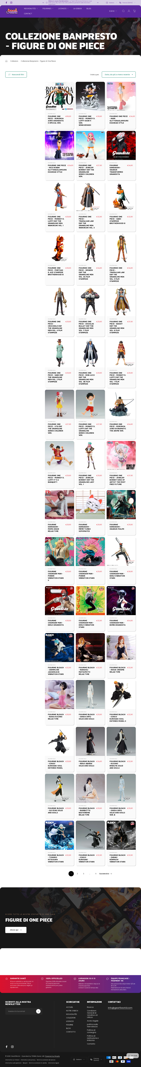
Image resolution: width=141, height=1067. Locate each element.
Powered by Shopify (52, 1056)
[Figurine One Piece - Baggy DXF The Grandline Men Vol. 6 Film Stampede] (121, 301)
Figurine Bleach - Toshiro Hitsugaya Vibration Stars (56, 858)
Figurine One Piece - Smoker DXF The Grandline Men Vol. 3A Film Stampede (86, 273)
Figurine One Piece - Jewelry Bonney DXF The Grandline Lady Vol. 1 (86, 479)
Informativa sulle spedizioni (13, 1063)
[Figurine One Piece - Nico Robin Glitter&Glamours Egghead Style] (59, 145)
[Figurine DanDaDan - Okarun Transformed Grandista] (121, 145)
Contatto (91, 1044)
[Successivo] (97, 2)
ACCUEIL (69, 1007)
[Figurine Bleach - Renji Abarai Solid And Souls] (90, 741)
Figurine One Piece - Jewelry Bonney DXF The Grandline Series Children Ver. (86, 170)
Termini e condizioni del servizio (46, 1060)
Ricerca (90, 1007)
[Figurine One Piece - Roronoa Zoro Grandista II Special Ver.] (59, 96)
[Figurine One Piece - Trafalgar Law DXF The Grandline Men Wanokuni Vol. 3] (90, 196)
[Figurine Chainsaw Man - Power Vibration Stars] (90, 551)
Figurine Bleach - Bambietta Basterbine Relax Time (87, 811)
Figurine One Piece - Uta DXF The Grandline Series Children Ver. (55, 428)
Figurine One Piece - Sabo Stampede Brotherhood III (117, 220)
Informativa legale (53, 1063)
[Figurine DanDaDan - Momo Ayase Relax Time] (59, 504)
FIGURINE (69, 1025)
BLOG (68, 1028)
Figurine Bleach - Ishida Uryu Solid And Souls (87, 716)
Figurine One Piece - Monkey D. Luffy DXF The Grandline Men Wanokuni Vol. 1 (56, 221)
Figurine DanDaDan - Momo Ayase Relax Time (53, 528)
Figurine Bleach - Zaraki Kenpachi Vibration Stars (117, 858)
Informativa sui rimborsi (12, 1060)
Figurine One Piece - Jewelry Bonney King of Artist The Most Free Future (117, 479)
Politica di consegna (91, 1031)
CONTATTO (71, 1032)
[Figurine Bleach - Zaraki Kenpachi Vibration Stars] (121, 835)
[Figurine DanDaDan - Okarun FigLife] (121, 504)
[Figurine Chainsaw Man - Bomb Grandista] (121, 600)
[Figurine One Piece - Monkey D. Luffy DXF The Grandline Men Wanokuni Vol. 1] (59, 196)
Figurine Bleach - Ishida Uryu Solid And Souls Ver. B (117, 811)
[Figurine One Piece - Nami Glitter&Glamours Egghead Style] (121, 96)
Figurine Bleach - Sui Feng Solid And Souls (56, 810)
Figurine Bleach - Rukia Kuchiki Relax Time (56, 716)
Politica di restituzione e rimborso (93, 1038)
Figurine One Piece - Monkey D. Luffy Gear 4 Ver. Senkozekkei (87, 120)
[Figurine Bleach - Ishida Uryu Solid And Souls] (90, 694)
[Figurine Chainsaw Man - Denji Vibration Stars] (121, 551)
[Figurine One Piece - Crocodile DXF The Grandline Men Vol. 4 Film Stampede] (59, 301)
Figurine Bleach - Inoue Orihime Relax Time (117, 670)
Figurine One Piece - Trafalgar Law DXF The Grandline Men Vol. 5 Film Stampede (117, 274)
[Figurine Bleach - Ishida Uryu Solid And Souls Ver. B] (121, 788)
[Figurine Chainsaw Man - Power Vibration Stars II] (59, 551)
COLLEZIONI (70, 1018)
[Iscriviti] (38, 1011)
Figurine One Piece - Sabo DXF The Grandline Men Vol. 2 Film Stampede (55, 377)
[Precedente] (43, 2)
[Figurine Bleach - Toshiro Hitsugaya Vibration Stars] (59, 835)
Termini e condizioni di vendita (38, 1063)
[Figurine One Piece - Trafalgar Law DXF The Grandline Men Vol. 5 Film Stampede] (121, 248)
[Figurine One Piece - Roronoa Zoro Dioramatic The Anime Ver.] (121, 404)
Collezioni (14, 61)
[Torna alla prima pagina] (6, 61)
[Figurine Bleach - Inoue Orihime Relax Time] (121, 647)
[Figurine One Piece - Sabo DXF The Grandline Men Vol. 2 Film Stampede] (59, 352)
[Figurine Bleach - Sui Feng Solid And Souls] (59, 788)
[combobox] (111, 2)
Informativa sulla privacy (28, 1060)
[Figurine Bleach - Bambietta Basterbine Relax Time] (90, 788)
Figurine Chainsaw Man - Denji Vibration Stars (117, 574)
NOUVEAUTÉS (71, 1014)
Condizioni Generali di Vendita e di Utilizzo (92, 1014)
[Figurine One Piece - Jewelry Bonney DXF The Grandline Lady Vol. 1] (90, 455)
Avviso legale (92, 1021)
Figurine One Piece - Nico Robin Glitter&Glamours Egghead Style (57, 168)
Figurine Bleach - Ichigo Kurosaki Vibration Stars (87, 858)
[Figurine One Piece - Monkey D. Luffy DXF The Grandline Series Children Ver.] (90, 404)
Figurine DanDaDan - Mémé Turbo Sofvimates (85, 528)
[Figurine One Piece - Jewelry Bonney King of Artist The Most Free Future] (121, 455)
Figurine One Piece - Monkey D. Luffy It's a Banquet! (56, 478)
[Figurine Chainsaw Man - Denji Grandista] (59, 600)
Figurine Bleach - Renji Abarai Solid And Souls (87, 763)
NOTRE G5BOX (72, 1011)
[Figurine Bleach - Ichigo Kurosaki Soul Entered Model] (59, 741)
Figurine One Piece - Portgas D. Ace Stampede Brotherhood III (56, 271)
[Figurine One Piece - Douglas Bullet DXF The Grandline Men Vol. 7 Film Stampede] (90, 301)
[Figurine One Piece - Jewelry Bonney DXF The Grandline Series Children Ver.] (90, 145)
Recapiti (25, 1063)
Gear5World (52, 113)
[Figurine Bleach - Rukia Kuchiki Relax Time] (59, 694)
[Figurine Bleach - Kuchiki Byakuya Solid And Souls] (121, 741)
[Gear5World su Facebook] (6, 1046)
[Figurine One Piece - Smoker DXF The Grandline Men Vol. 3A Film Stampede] (90, 248)
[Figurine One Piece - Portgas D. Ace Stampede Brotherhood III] (59, 248)
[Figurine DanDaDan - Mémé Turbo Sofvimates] (90, 504)
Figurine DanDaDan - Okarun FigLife (117, 527)
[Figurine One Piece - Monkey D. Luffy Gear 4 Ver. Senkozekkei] (90, 96)
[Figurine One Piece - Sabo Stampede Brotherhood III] (121, 196)
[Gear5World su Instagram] (12, 1046)
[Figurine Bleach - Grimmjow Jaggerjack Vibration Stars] (59, 647)
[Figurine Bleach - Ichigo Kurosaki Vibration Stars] (90, 835)
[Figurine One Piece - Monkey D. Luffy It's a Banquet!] (59, 455)
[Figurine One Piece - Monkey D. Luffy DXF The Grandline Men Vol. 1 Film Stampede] (121, 352)
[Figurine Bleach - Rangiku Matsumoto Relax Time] (90, 647)
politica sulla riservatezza (92, 1025)
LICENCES (70, 1021)
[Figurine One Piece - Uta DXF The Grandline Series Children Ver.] (59, 404)
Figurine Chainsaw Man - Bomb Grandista (117, 623)
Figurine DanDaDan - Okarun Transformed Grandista (116, 169)
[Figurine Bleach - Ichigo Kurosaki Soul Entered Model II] (121, 694)
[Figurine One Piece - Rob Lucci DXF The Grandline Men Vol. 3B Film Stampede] (90, 352)
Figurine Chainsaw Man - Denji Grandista (56, 623)
